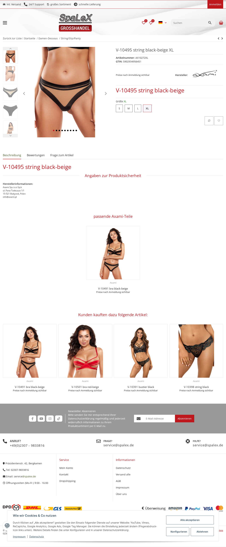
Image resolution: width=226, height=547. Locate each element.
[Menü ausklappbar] (5, 23)
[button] (144, 22)
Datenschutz (36, 536)
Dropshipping (67, 481)
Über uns (121, 494)
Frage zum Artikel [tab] (61, 155)
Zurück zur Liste (12, 38)
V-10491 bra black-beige (113, 288)
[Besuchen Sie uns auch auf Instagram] (49, 418)
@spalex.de (29, 476)
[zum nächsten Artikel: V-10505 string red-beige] (218, 38)
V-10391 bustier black (140, 387)
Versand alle (123, 474)
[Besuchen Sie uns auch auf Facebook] (32, 418)
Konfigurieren (179, 531)
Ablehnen (202, 531)
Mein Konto (66, 468)
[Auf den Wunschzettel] (218, 120)
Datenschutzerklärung (81, 418)
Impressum (19, 536)
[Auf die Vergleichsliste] (209, 120)
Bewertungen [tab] (36, 155)
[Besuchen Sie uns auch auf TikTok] (58, 418)
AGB (118, 481)
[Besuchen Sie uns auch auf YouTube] (41, 418)
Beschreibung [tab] (12, 155)
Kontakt (63, 474)
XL (149, 108)
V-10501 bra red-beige (85, 387)
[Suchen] (211, 23)
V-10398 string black (196, 387)
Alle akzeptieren (190, 519)
